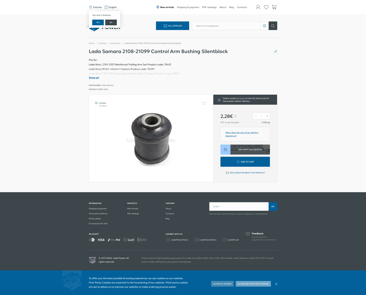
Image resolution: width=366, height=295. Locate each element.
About (222, 7)
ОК (272, 206)
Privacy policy (95, 218)
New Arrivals (132, 208)
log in (242, 98)
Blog (231, 7)
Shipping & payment (188, 7)
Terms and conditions (98, 213)
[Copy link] (274, 51)
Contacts (242, 7)
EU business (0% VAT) (98, 223)
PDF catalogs (209, 7)
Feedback (257, 233)
